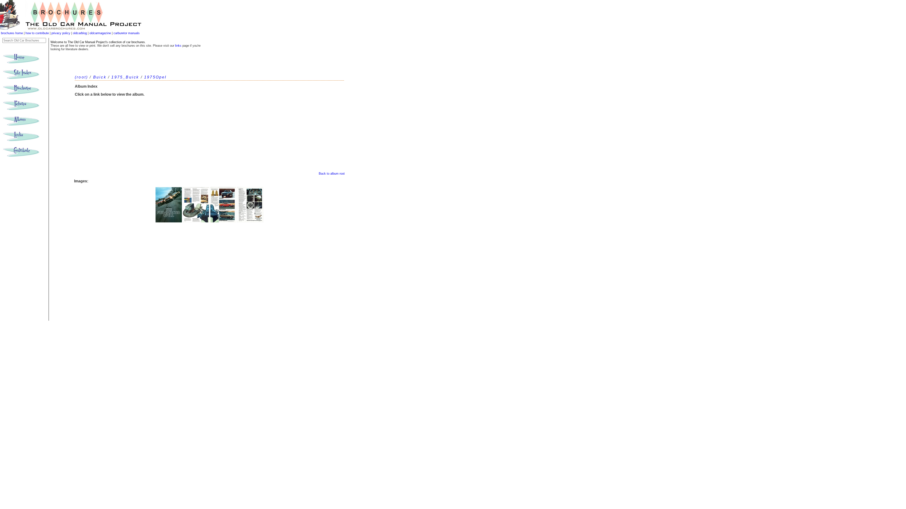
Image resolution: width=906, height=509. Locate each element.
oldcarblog (80, 33)
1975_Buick (125, 77)
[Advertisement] (209, 136)
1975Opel (155, 77)
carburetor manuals (126, 33)
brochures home (12, 33)
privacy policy (61, 33)
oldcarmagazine (100, 33)
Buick (99, 77)
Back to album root (332, 173)
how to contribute (37, 33)
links (178, 45)
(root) (81, 77)
